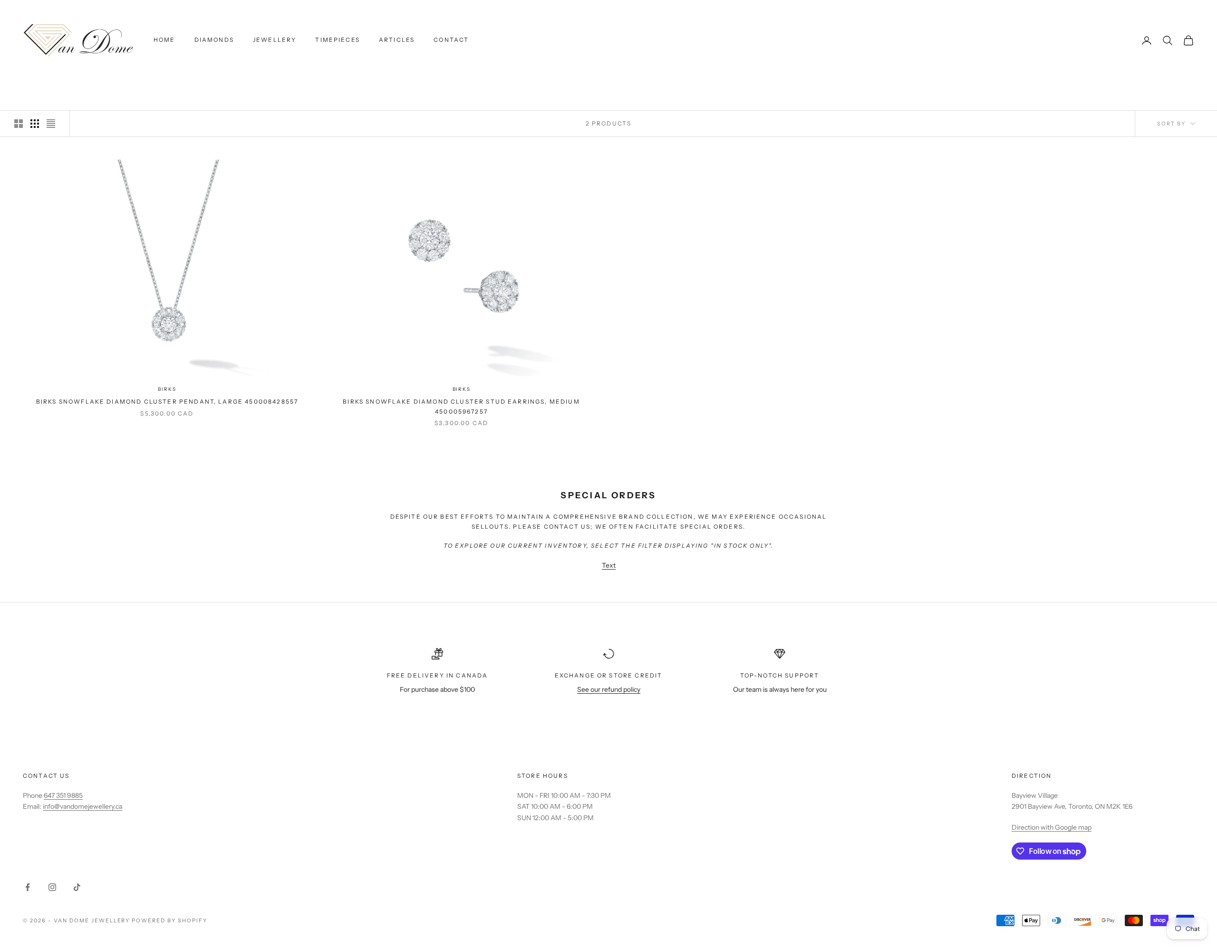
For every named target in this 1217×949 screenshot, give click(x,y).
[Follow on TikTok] (77, 887)
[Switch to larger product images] (18, 123)
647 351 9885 (63, 795)
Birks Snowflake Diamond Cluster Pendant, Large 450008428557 (167, 401)
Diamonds (214, 39)
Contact (451, 39)
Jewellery (274, 39)
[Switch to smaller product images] (34, 123)
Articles (397, 39)
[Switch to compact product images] (51, 123)
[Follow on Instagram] (52, 887)
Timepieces (337, 39)
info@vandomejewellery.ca (82, 806)
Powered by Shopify (169, 920)
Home (164, 39)
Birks (167, 389)
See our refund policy (608, 689)
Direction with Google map (1051, 827)
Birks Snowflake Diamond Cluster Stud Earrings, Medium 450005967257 (461, 406)
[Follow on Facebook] (27, 887)
